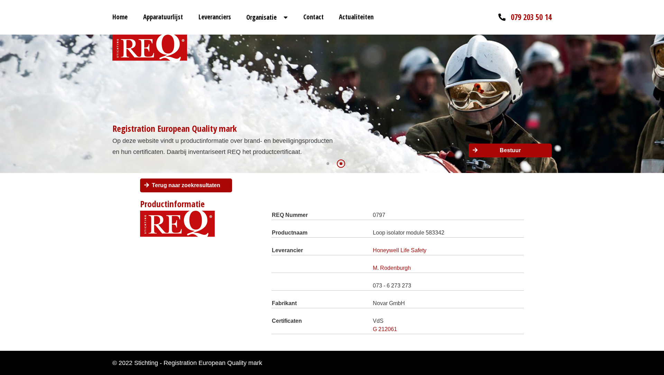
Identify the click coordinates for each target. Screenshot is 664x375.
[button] (328, 163)
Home (120, 16)
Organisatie (261, 17)
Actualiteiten (356, 16)
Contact (313, 16)
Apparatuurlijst (163, 16)
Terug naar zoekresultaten (186, 185)
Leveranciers (215, 16)
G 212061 (385, 329)
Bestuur (510, 150)
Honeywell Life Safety (399, 250)
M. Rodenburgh (392, 268)
